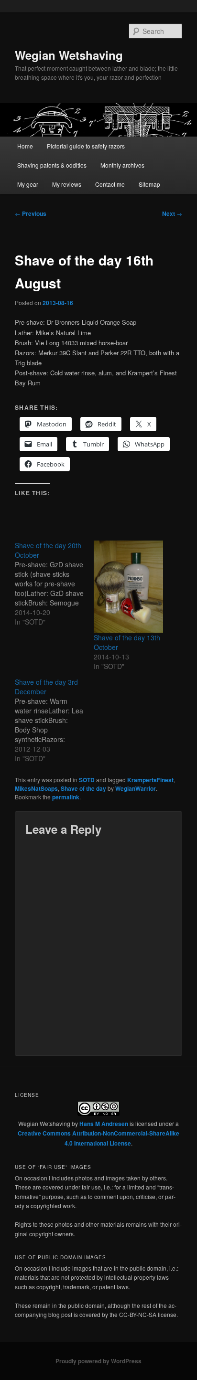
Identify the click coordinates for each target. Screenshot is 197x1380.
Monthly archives (122, 165)
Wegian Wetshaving (69, 55)
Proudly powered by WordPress (98, 1361)
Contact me (110, 184)
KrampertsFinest (150, 779)
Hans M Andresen (103, 1123)
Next (172, 213)
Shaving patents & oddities (52, 165)
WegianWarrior (135, 788)
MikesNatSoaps (36, 788)
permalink (65, 797)
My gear (27, 184)
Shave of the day (83, 788)
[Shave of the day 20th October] (54, 583)
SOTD (87, 779)
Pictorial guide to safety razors (86, 146)
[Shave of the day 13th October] (128, 587)
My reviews (66, 184)
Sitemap (149, 184)
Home (25, 146)
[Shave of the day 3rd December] (54, 720)
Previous (30, 213)
